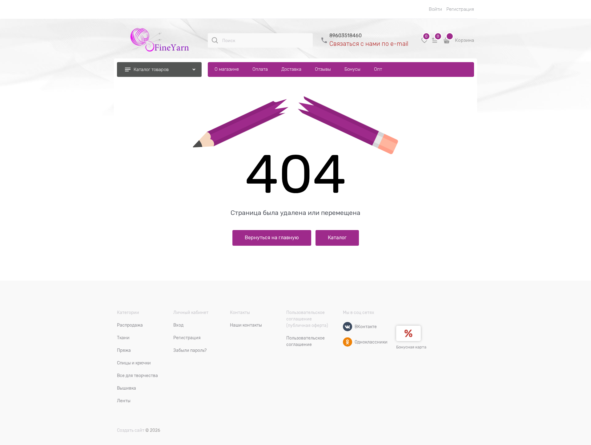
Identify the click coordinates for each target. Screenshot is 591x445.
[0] (424, 42)
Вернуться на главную (272, 237)
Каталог (337, 237)
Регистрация (460, 9)
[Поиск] (215, 40)
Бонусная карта (411, 347)
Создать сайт (130, 430)
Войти (435, 9)
